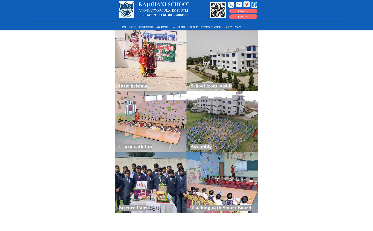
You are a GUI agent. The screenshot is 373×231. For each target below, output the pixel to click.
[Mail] (239, 4)
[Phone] (231, 5)
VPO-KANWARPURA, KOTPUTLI (163, 11)
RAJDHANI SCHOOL (164, 4)
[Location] (246, 4)
